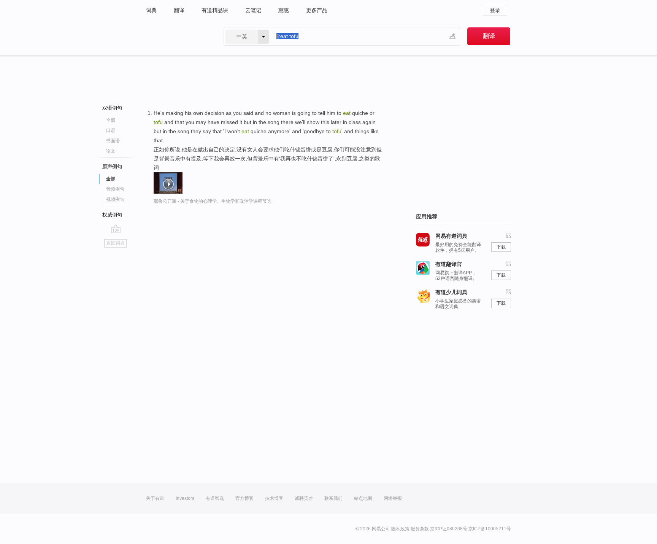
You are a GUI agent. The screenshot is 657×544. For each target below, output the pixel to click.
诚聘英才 (304, 498)
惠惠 (283, 10)
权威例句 (112, 215)
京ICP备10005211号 (489, 528)
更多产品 (316, 10)
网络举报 (393, 498)
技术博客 (274, 498)
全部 (110, 120)
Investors (185, 498)
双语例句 (112, 108)
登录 (495, 10)
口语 (110, 130)
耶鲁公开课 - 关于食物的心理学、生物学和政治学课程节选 (212, 201)
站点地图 (363, 498)
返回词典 (115, 243)
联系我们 (333, 498)
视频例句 (115, 199)
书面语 (113, 140)
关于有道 (155, 498)
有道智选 (215, 498)
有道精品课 (215, 10)
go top (116, 228)
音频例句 (115, 189)
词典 (151, 10)
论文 (110, 151)
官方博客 (244, 498)
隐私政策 (400, 528)
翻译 (179, 10)
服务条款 (420, 528)
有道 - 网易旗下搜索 (177, 36)
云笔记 (253, 10)
